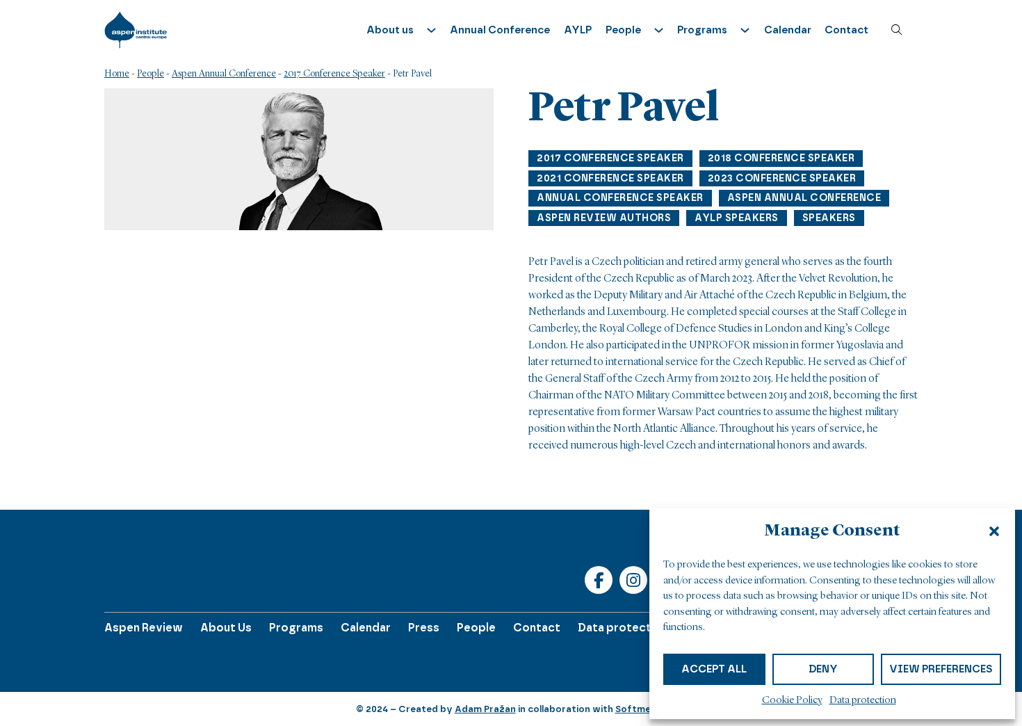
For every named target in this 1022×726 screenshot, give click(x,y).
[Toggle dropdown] (431, 30)
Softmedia (640, 709)
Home (116, 74)
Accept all (714, 669)
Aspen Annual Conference (224, 74)
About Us (226, 627)
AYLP (578, 30)
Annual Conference (500, 30)
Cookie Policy (792, 700)
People (150, 74)
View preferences (941, 669)
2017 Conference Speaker (334, 74)
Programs (296, 627)
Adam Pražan (485, 709)
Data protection (862, 700)
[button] (994, 531)
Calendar (787, 30)
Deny (823, 669)
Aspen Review (143, 627)
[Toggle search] (897, 29)
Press (423, 627)
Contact (846, 30)
